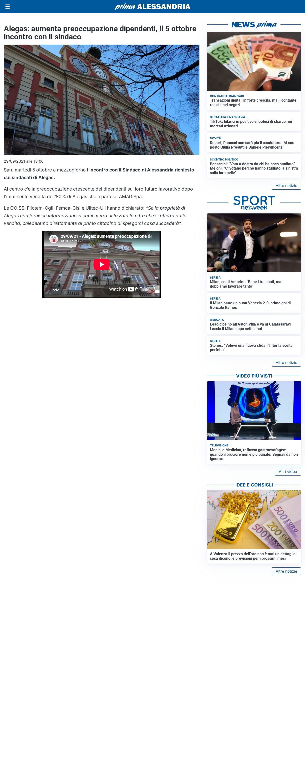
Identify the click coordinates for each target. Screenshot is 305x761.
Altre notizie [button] (286, 185)
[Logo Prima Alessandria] (153, 6)
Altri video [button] (288, 471)
